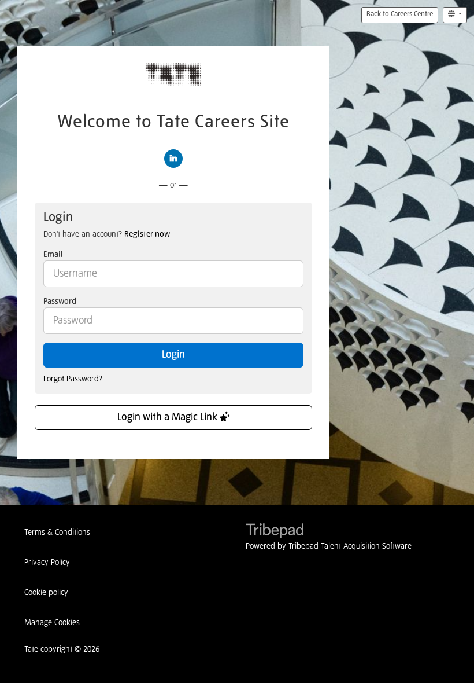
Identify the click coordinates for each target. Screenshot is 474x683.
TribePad (274, 532)
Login (173, 355)
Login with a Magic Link (168, 418)
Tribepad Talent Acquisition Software (350, 546)
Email (52, 255)
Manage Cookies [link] (52, 623)
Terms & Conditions (57, 532)
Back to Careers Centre (399, 14)
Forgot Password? (72, 379)
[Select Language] (455, 15)
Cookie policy (46, 593)
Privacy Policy (47, 563)
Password (59, 302)
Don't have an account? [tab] (106, 234)
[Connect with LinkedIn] (173, 158)
